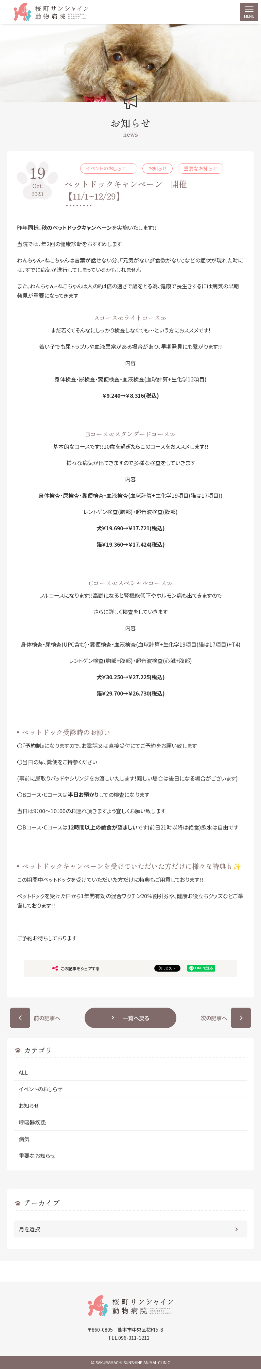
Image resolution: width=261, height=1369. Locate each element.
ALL (23, 1072)
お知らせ (29, 1105)
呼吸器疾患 (32, 1122)
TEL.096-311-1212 (129, 1337)
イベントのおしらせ (43, 1089)
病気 (24, 1139)
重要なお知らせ (37, 1155)
